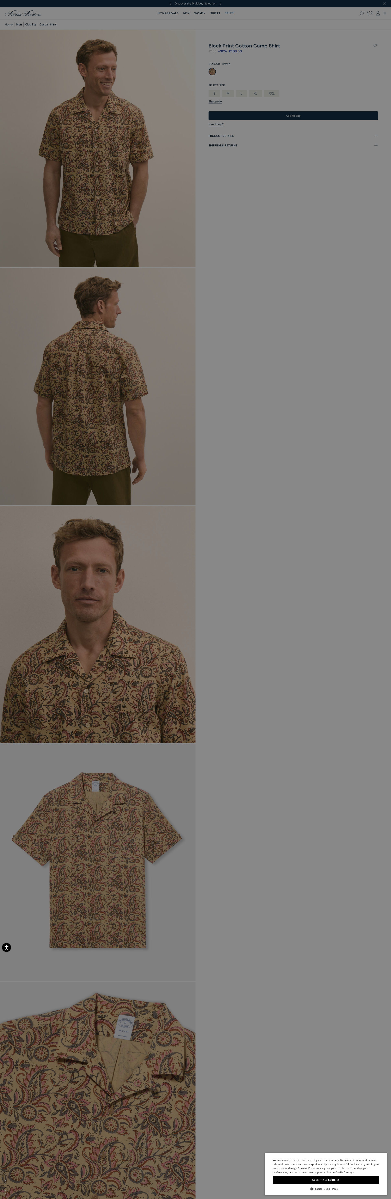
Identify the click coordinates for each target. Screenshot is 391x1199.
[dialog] (195, 599)
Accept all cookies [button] (325, 1180)
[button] (326, 1189)
